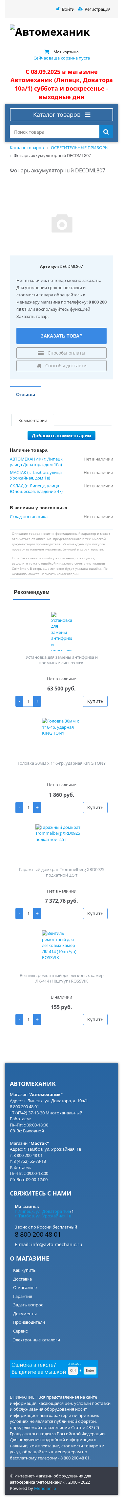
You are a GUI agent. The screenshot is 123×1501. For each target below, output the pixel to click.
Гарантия (22, 1296)
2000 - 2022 (79, 1482)
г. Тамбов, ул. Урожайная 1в (43, 1216)
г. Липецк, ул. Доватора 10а (42, 1211)
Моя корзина (66, 51)
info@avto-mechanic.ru (56, 1244)
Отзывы (25, 394)
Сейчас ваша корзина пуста (61, 58)
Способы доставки (65, 365)
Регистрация (98, 9)
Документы (25, 1314)
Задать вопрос (28, 1305)
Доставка (22, 1279)
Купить (95, 701)
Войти (68, 9)
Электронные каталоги (36, 1340)
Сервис (20, 1331)
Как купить (24, 1270)
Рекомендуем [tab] (32, 592)
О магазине (25, 1287)
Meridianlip (45, 1488)
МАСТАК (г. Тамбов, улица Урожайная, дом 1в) (36, 475)
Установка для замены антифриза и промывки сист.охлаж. (62, 660)
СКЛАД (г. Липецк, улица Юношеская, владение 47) (36, 488)
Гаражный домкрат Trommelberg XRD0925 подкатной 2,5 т (61, 872)
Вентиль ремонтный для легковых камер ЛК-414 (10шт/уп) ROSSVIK (62, 978)
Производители (29, 1322)
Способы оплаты (65, 353)
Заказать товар (61, 335)
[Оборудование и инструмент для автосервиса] (61, 31)
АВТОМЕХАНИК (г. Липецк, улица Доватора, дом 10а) (37, 461)
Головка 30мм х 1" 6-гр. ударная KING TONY (62, 763)
